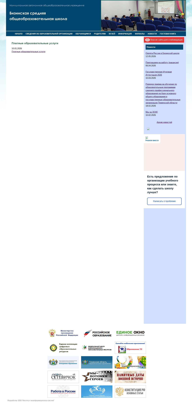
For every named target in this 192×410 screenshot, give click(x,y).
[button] (105, 15)
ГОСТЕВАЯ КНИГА (168, 34)
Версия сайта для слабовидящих (166, 40)
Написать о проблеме (164, 201)
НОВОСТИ (152, 34)
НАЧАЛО (18, 34)
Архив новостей (164, 122)
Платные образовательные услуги (28, 51)
